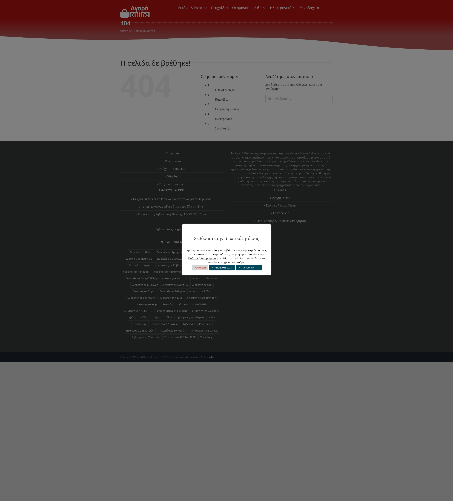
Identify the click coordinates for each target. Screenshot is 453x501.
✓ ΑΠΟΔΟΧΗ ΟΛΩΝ (222, 267)
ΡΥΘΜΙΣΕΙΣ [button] (200, 267)
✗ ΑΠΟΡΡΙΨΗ (249, 267)
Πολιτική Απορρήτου (202, 258)
